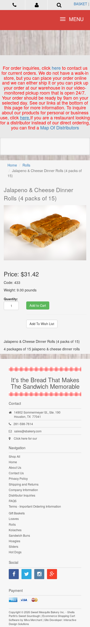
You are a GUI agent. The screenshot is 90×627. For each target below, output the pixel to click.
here (56, 67)
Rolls (26, 165)
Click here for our (25, 438)
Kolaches (15, 530)
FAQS (12, 501)
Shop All (14, 456)
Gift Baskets (17, 513)
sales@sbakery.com (28, 431)
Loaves (14, 518)
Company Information (23, 490)
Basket (80, 3)
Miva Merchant (33, 620)
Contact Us (16, 473)
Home (12, 165)
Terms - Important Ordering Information (35, 506)
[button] (37, 4)
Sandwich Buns (19, 535)
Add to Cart (38, 305)
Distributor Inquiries (22, 495)
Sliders (13, 546)
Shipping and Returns (23, 484)
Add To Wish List (42, 323)
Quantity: (11, 298)
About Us (15, 467)
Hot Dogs (15, 552)
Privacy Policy (18, 478)
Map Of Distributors (59, 127)
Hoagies (14, 541)
